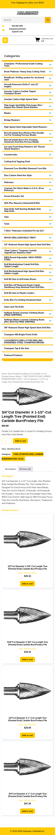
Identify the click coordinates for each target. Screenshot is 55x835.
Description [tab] (10, 469)
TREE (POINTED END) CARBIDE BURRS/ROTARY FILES (22, 456)
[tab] (5, 40)
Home (4, 374)
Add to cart (20, 441)
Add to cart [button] (27, 584)
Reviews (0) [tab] (25, 469)
